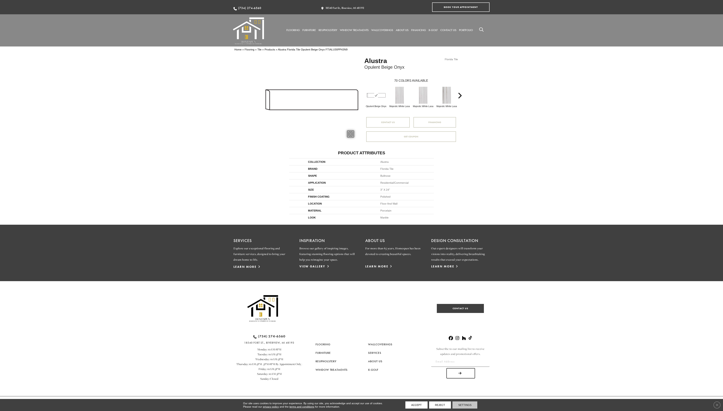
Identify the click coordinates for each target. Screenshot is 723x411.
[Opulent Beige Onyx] (376, 95)
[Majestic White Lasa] (399, 95)
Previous (362, 90)
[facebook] (451, 338)
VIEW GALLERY (312, 266)
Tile (259, 49)
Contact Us (388, 122)
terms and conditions (301, 406)
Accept (416, 404)
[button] (461, 7)
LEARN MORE (244, 267)
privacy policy (271, 406)
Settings (464, 404)
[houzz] (464, 338)
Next (460, 90)
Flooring (249, 49)
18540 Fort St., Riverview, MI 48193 (344, 8)
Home (238, 49)
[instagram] (457, 338)
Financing (434, 122)
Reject (440, 404)
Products (270, 49)
